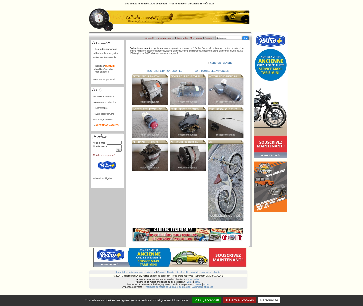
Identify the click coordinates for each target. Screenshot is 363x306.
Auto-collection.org (104, 114)
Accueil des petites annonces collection (135, 272)
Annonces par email (105, 79)
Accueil (149, 38)
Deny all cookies (241, 300)
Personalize (269, 300)
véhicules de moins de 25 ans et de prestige (168, 287)
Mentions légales (103, 178)
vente (189, 279)
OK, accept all (208, 300)
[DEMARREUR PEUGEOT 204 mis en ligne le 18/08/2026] (188, 104)
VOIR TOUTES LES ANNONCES (211, 71)
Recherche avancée (105, 57)
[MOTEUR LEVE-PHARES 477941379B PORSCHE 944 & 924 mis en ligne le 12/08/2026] (225, 104)
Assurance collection (105, 102)
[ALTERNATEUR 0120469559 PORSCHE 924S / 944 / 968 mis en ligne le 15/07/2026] (188, 170)
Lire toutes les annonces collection (203, 272)
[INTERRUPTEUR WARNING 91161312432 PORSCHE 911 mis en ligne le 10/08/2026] (150, 137)
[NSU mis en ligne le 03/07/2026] (225, 220)
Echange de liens (104, 119)
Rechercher (182, 38)
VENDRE (227, 63)
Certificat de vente (104, 96)
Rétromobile (101, 108)
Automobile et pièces (202, 287)
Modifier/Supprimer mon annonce (103, 70)
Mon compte (196, 38)
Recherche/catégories (106, 53)
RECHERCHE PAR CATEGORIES (165, 71)
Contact (208, 38)
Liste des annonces (106, 49)
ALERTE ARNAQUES (106, 125)
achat (197, 279)
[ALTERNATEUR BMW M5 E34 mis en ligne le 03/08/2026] (150, 170)
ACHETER (215, 63)
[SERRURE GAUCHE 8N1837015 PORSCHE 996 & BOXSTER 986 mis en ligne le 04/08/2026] (225, 137)
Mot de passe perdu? (104, 155)
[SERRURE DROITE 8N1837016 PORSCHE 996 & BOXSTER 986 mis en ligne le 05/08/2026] (188, 137)
